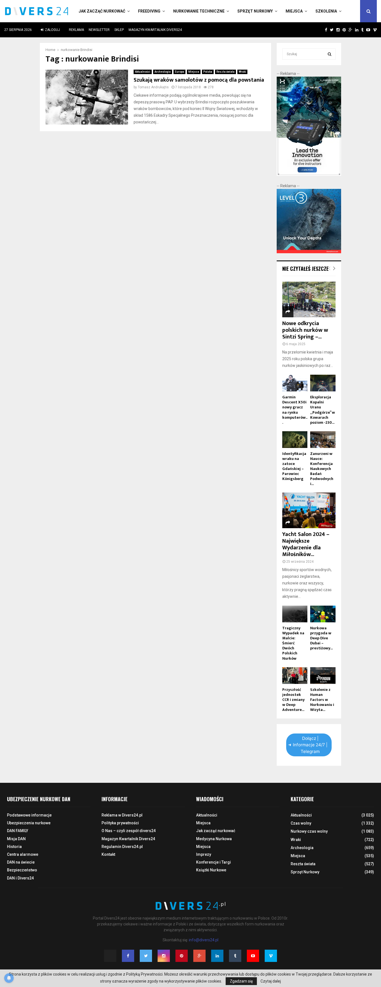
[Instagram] (164, 956)
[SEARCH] (330, 54)
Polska (207, 71)
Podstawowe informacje (29, 815)
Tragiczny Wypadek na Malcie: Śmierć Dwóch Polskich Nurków (293, 643)
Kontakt (108, 854)
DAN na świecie (21, 862)
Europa (179, 71)
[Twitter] (146, 956)
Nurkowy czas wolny (309, 831)
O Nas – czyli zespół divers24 (129, 830)
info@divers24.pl (203, 940)
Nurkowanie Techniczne (199, 11)
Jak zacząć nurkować (102, 11)
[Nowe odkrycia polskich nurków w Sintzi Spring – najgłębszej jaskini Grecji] (309, 299)
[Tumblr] (235, 956)
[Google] (199, 956)
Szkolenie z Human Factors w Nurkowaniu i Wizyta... (322, 699)
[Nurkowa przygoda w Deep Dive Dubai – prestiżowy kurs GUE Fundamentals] (323, 614)
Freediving (149, 11)
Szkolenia (326, 11)
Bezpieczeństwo (22, 870)
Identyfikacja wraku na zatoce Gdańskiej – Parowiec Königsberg (294, 466)
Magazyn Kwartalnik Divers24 (155, 30)
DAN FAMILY (17, 830)
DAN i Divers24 (20, 878)
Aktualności (142, 71)
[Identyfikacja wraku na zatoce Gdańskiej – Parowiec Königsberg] (295, 439)
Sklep (119, 30)
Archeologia (163, 71)
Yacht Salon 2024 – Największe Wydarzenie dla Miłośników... (305, 544)
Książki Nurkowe (211, 870)
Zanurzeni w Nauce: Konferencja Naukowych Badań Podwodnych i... (321, 468)
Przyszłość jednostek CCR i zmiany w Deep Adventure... (293, 699)
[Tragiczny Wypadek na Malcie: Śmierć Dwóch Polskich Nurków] (295, 614)
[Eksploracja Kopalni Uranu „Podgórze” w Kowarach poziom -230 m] (323, 383)
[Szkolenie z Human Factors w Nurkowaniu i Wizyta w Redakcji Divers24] (323, 675)
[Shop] (320, 29)
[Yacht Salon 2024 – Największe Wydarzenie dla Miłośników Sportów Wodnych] (309, 510)
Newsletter (99, 30)
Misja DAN (16, 839)
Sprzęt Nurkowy (255, 11)
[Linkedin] (217, 956)
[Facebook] (128, 956)
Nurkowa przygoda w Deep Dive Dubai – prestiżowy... (321, 638)
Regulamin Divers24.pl (122, 846)
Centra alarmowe (22, 854)
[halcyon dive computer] (309, 174)
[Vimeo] (271, 956)
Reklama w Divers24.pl (122, 815)
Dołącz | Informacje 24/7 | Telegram (310, 745)
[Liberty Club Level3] (309, 252)
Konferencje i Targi (213, 862)
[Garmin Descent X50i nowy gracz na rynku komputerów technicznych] (295, 383)
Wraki (242, 71)
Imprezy (203, 854)
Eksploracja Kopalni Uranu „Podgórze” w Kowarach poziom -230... (322, 409)
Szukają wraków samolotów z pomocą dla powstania (199, 80)
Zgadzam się (241, 981)
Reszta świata (225, 71)
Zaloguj (52, 30)
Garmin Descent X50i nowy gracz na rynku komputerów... (294, 409)
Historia (14, 846)
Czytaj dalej (271, 981)
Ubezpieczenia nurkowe (28, 823)
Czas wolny (301, 823)
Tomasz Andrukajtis (153, 87)
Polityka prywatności (120, 823)
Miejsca (294, 11)
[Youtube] (253, 956)
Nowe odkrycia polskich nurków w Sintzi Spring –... (305, 330)
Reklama (76, 30)
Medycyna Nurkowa (214, 839)
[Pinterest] (181, 956)
